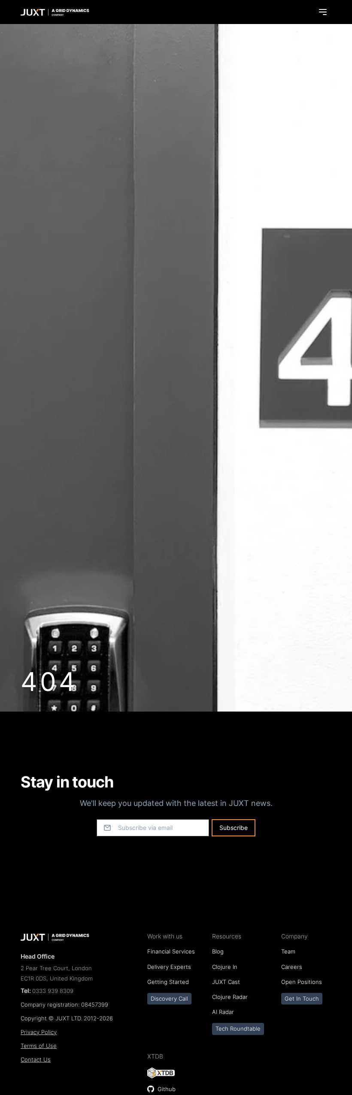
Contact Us (36, 1059)
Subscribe (233, 827)
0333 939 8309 (52, 991)
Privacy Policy (39, 1032)
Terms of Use (39, 1046)
